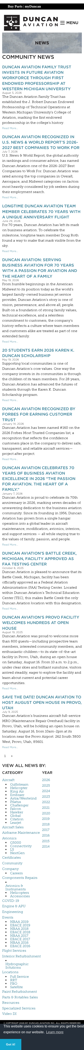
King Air (17, 791)
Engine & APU (14, 906)
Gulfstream (19, 784)
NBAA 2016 (19, 942)
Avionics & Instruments (15, 887)
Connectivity (21, 846)
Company (10, 869)
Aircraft (8, 780)
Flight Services (14, 950)
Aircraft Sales (13, 827)
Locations (10, 972)
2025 (46, 785)
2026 (46, 780)
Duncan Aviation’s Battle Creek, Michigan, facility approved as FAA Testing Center (39, 558)
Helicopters (19, 892)
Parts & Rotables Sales (20, 997)
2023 (46, 796)
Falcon (15, 809)
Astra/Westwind (23, 798)
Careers (16, 873)
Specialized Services (19, 1008)
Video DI (9, 1014)
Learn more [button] (55, 1032)
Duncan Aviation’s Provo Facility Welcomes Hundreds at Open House (40, 622)
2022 (46, 802)
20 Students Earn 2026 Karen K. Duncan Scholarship (38, 353)
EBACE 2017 (20, 939)
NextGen (17, 853)
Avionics (9, 838)
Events (7, 917)
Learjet (15, 822)
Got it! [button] (10, 1044)
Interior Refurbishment (21, 956)
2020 (46, 813)
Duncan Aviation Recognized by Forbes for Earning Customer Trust (38, 414)
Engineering (12, 912)
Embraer (17, 795)
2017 (46, 830)
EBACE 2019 (20, 925)
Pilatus (15, 802)
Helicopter (18, 788)
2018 (46, 824)
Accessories (20, 896)
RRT (13, 980)
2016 (46, 835)
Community (12, 863)
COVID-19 (10, 901)
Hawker (16, 812)
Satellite (16, 987)
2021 (46, 808)
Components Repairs (19, 878)
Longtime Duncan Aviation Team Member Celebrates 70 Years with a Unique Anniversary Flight (41, 211)
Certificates (11, 857)
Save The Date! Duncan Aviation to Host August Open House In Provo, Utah (42, 702)
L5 (12, 849)
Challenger (19, 805)
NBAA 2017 (19, 935)
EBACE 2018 (20, 932)
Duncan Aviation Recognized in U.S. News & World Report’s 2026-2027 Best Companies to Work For (40, 142)
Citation (16, 819)
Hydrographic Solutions (17, 965)
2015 (46, 841)
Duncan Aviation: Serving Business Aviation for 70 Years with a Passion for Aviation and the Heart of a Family (39, 267)
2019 (46, 819)
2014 (46, 846)
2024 (46, 791)
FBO (13, 983)
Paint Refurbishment (19, 991)
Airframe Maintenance (21, 832)
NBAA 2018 (19, 928)
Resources (10, 1003)
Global (15, 815)
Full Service (19, 976)
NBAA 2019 (19, 922)
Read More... (10, 128)
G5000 (15, 842)
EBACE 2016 (20, 946)
